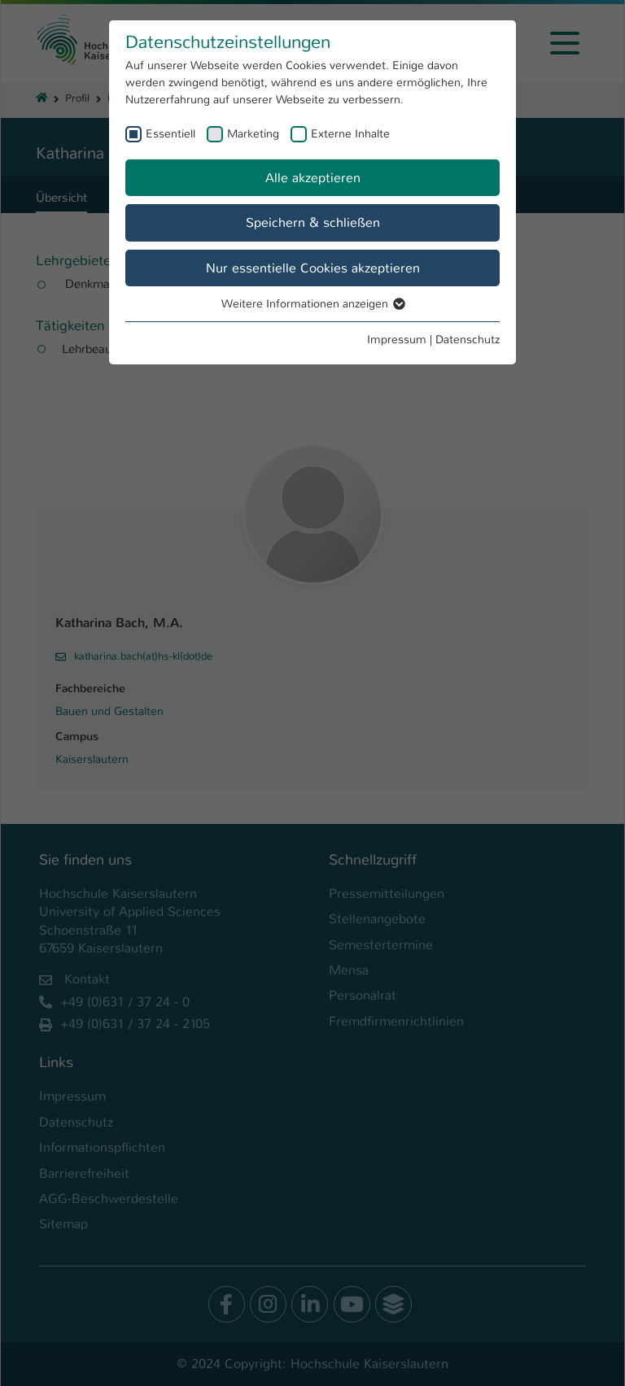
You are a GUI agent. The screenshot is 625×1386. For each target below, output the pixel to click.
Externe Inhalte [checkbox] (350, 133)
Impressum (396, 339)
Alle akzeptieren (313, 177)
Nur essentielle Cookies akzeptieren (313, 268)
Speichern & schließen (313, 222)
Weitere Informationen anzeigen (306, 303)
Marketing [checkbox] (253, 133)
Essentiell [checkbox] (170, 133)
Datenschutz (467, 339)
